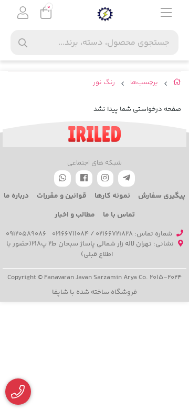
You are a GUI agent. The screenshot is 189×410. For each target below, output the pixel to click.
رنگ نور (104, 83)
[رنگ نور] (94, 134)
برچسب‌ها (144, 83)
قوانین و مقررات (62, 196)
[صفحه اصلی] (177, 84)
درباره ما (16, 196)
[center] (23, 43)
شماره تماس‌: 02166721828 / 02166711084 (112, 234)
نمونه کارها (112, 196)
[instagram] (105, 178)
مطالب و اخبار (75, 215)
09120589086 (26, 234)
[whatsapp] (62, 178)
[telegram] (126, 178)
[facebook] (84, 178)
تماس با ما (119, 215)
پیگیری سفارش (161, 196)
